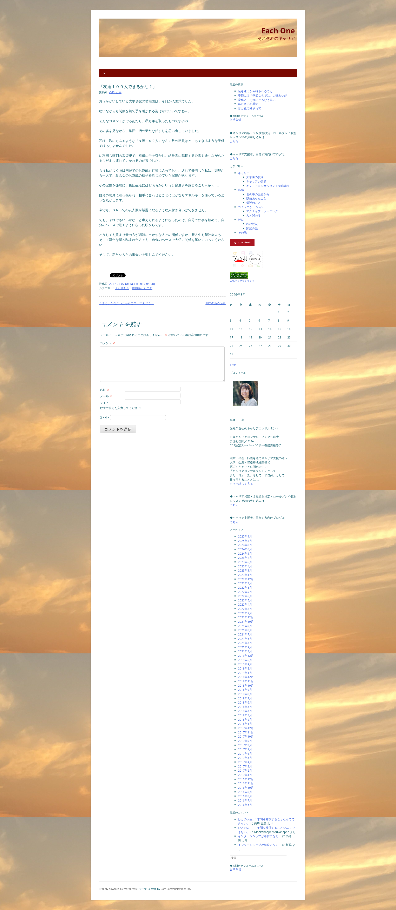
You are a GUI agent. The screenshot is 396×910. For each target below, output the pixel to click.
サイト (104, 402)
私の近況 (252, 224)
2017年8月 (245, 745)
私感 (241, 190)
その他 (242, 233)
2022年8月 (245, 587)
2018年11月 (246, 681)
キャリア (244, 173)
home (103, 73)
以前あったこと (142, 288)
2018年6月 (245, 702)
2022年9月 (245, 583)
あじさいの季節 (248, 104)
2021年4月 (245, 647)
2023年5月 (245, 562)
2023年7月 (245, 558)
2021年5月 (245, 643)
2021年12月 (246, 617)
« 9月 (233, 365)
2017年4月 (245, 762)
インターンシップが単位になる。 (259, 836)
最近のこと (253, 203)
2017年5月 (245, 758)
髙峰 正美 (115, 92)
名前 (105, 390)
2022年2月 (245, 613)
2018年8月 (245, 694)
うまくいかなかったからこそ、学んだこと (126, 303)
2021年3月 (245, 651)
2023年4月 (245, 566)
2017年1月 (245, 775)
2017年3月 (245, 766)
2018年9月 (245, 690)
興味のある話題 (215, 303)
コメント (107, 343)
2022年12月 (246, 579)
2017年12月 (246, 728)
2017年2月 (245, 770)
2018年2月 (245, 719)
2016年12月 (246, 779)
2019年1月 (245, 673)
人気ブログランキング (242, 281)
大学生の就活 (255, 177)
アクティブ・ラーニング (262, 211)
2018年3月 (245, 715)
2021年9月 (245, 626)
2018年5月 (245, 707)
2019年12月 (246, 656)
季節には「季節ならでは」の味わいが (262, 95)
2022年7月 (245, 592)
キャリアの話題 (256, 181)
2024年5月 (245, 553)
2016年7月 (245, 800)
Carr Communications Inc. (176, 889)
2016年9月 (245, 792)
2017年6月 (245, 754)
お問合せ (235, 119)
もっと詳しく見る (241, 484)
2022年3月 (245, 609)
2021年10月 (246, 622)
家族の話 (252, 228)
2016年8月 (245, 796)
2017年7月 (245, 749)
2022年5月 (245, 600)
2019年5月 (245, 660)
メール (106, 396)
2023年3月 (245, 570)
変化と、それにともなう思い (257, 100)
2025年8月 (245, 541)
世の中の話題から (257, 194)
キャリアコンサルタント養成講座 (268, 186)
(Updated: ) (132, 284)
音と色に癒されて (249, 108)
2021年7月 (245, 634)
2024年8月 (245, 545)
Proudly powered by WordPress (118, 889)
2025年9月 (245, 536)
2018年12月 (246, 677)
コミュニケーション (251, 207)
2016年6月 (245, 805)
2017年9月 (245, 741)
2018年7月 (245, 698)
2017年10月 (246, 736)
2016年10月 (246, 788)
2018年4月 (245, 711)
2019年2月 (245, 668)
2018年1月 (245, 724)
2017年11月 (246, 732)
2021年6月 (245, 639)
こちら (234, 141)
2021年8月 (245, 630)
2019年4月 (245, 664)
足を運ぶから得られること (255, 91)
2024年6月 (245, 549)
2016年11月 (246, 783)
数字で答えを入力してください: (120, 408)
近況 (241, 220)
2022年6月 (245, 596)
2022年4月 (245, 604)
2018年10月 (246, 685)
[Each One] (123, 45)
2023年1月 (245, 575)
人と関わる (122, 288)
